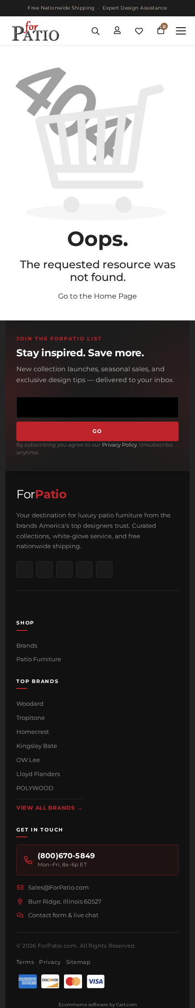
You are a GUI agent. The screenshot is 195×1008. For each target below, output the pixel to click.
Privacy (50, 962)
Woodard (30, 703)
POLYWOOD (35, 788)
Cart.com (126, 1005)
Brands (26, 645)
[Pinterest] (64, 569)
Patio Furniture (38, 659)
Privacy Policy (119, 445)
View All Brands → (49, 807)
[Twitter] (104, 569)
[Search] (95, 31)
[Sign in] (117, 30)
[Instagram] (44, 569)
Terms (25, 962)
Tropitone (30, 717)
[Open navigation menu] (181, 31)
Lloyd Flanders (38, 773)
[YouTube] (84, 569)
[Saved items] (139, 31)
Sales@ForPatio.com (58, 887)
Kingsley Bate (36, 745)
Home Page (115, 296)
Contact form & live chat (63, 915)
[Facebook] (24, 569)
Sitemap (78, 962)
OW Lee (28, 759)
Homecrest (32, 731)
